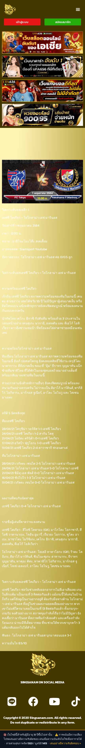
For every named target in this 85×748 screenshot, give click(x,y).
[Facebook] (33, 701)
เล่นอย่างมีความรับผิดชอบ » (65, 743)
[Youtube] (54, 701)
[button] (78, 9)
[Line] (12, 701)
